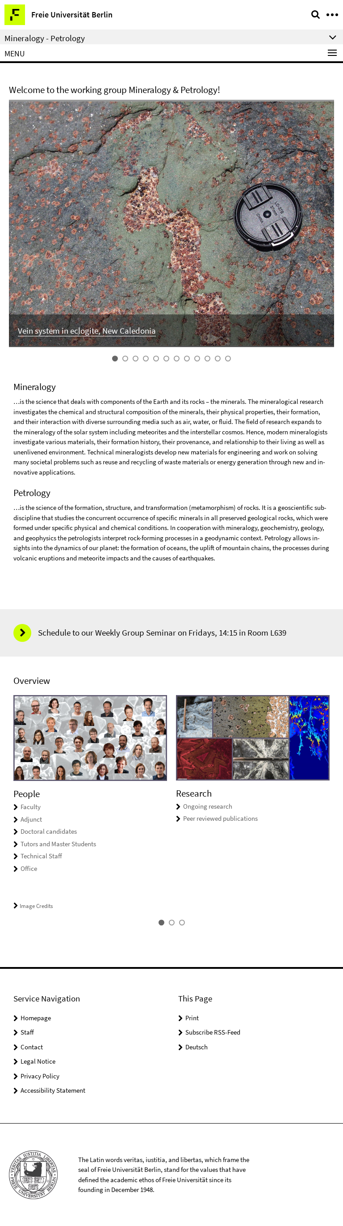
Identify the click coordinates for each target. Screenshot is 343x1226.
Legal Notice (38, 1061)
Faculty (31, 806)
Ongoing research (207, 806)
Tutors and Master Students (58, 844)
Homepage (36, 1018)
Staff (27, 1032)
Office (29, 868)
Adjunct (31, 819)
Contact (32, 1047)
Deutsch (196, 1047)
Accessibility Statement (53, 1090)
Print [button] (192, 1018)
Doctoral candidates (49, 831)
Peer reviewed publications (220, 818)
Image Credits (36, 906)
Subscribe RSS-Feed (212, 1032)
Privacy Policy (40, 1076)
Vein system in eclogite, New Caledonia (87, 330)
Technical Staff (41, 856)
